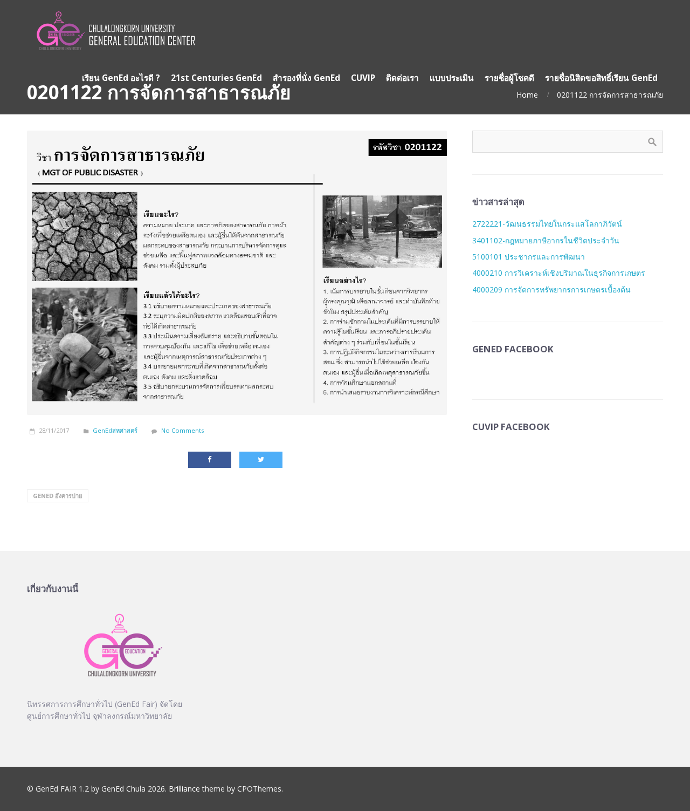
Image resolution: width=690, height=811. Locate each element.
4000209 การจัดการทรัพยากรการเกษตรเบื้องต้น (551, 289)
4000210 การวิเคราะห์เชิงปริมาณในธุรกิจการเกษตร (558, 273)
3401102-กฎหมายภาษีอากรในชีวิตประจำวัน (545, 240)
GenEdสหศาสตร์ (115, 430)
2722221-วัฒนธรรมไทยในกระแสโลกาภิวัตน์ (547, 224)
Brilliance (184, 788)
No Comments (182, 430)
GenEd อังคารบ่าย (57, 496)
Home (527, 95)
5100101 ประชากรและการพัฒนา (528, 256)
